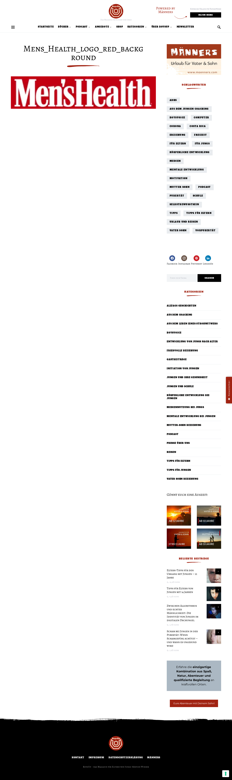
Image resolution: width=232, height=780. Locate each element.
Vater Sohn (178, 230)
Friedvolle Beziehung (182, 350)
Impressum (96, 757)
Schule (198, 196)
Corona (175, 126)
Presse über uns (178, 443)
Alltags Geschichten (181, 306)
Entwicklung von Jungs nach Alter (192, 341)
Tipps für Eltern (199, 213)
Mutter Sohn (180, 187)
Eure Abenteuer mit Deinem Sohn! (194, 703)
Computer (201, 117)
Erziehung (177, 135)
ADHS (173, 100)
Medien (175, 161)
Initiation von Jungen (183, 368)
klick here (205, 15)
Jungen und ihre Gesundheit (187, 377)
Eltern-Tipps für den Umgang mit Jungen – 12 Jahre (182, 574)
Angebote (102, 27)
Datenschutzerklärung (126, 757)
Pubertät (177, 196)
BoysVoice (177, 117)
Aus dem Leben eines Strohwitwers (192, 323)
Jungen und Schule (180, 386)
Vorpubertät (205, 230)
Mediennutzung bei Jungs (185, 407)
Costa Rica (198, 126)
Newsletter (185, 27)
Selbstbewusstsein (184, 204)
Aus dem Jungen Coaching (189, 109)
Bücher (63, 27)
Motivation (179, 178)
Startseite (46, 27)
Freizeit (200, 135)
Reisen (171, 452)
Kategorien (135, 27)
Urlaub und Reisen (184, 222)
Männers (153, 757)
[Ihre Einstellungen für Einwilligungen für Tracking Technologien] (225, 773)
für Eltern (178, 143)
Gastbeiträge (177, 359)
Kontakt (78, 757)
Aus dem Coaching (179, 315)
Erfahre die (194, 667)
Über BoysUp (160, 27)
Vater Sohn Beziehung (182, 479)
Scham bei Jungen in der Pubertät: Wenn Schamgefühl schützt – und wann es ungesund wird (182, 638)
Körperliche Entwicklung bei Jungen (188, 397)
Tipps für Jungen (179, 470)
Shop (119, 27)
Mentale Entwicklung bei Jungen (191, 416)
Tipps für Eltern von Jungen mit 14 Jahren (180, 590)
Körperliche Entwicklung (190, 152)
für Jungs (202, 143)
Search (209, 278)
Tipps (174, 213)
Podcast (82, 27)
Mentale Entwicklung (187, 169)
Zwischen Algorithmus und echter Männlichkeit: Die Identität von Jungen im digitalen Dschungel (182, 613)
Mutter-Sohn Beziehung (184, 425)
